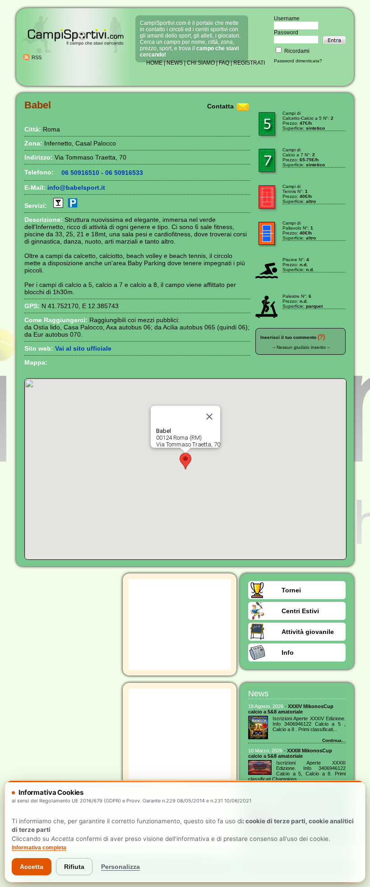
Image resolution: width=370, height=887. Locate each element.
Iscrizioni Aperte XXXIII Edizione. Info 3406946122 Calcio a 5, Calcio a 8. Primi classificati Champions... (297, 771)
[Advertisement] (179, 624)
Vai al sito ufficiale (83, 348)
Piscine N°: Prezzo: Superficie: (298, 264)
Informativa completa (39, 848)
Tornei (291, 590)
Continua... (334, 740)
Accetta (31, 866)
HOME (154, 63)
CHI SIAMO (201, 63)
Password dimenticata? (298, 60)
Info (288, 652)
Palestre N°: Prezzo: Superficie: (302, 301)
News (258, 693)
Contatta (220, 106)
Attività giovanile (308, 631)
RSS (37, 57)
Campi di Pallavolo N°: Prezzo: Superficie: (299, 230)
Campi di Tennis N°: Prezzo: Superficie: (299, 194)
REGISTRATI (249, 63)
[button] (185, 461)
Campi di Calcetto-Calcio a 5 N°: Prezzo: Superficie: (307, 121)
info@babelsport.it (76, 187)
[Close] (209, 416)
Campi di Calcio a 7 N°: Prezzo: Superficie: (303, 157)
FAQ (224, 63)
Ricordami (296, 51)
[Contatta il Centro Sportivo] (243, 106)
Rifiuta (74, 866)
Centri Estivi (300, 611)
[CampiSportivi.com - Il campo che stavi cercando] (75, 52)
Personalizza (120, 866)
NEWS (174, 63)
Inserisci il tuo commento (288, 337)
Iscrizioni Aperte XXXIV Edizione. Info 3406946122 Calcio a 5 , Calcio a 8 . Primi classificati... (309, 724)
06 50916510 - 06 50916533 (102, 172)
